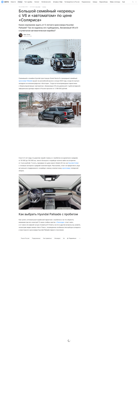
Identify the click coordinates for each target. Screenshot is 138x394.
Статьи (44, 6)
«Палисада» (60, 222)
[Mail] (2, 2)
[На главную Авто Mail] (6, 2)
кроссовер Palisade (25, 81)
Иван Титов (26, 34)
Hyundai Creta (73, 163)
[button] (50, 57)
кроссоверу (66, 168)
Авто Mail (37, 6)
